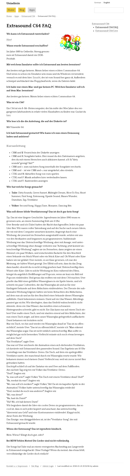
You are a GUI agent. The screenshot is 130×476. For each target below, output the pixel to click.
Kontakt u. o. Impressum (17, 466)
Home (11, 10)
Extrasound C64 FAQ (106, 27)
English (107, 3)
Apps (32, 10)
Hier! (9, 39)
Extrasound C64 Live (106, 31)
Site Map (35, 466)
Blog (22, 10)
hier (8, 115)
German (97, 3)
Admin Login (48, 466)
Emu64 (36, 77)
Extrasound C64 (28, 16)
